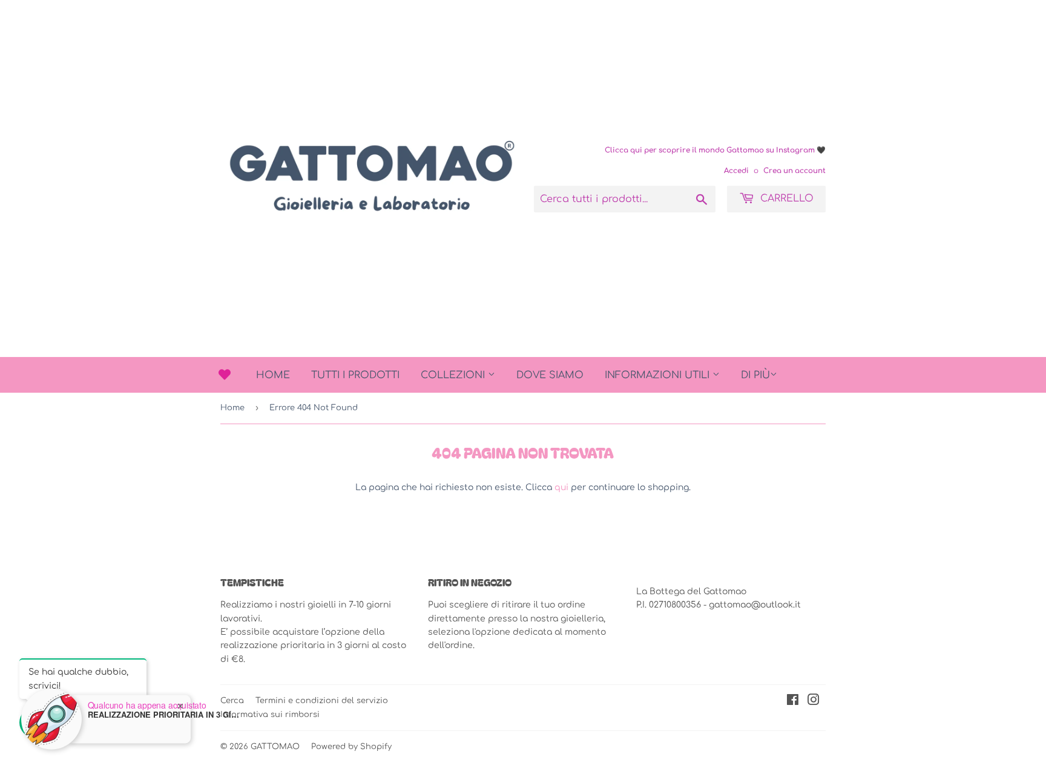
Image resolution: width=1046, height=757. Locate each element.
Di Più (755, 375)
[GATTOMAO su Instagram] (814, 701)
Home (273, 375)
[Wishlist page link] (224, 374)
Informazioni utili (658, 375)
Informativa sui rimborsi (270, 714)
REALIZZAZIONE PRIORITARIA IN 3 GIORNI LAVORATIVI (163, 710)
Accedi (736, 171)
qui (561, 487)
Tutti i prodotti (355, 375)
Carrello (785, 198)
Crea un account (794, 171)
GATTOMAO (275, 746)
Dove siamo (550, 375)
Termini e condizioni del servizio (321, 700)
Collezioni (454, 375)
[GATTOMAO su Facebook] (792, 701)
